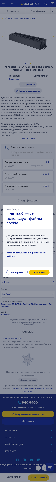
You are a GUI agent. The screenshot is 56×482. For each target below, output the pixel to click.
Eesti (9, 209)
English (16, 209)
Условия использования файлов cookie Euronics (26, 254)
